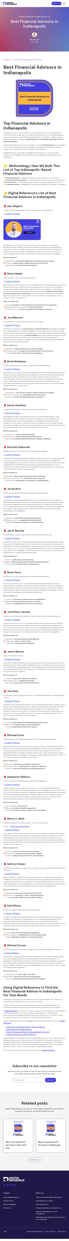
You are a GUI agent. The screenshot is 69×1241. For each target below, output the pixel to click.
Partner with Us (8, 1201)
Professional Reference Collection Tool (48, 1208)
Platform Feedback (9, 1204)
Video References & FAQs (44, 1201)
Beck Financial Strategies (20, 826)
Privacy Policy (62, 1231)
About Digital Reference (11, 1197)
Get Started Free (56, 3)
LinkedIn (8, 214)
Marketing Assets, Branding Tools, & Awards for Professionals (50, 1218)
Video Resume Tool (42, 1204)
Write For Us (7, 1208)
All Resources (34, 1160)
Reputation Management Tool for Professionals (47, 1213)
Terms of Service (50, 1231)
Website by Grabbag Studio (35, 1231)
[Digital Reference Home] (10, 3)
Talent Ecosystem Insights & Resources (49, 1197)
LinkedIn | (8, 413)
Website (17, 214)
